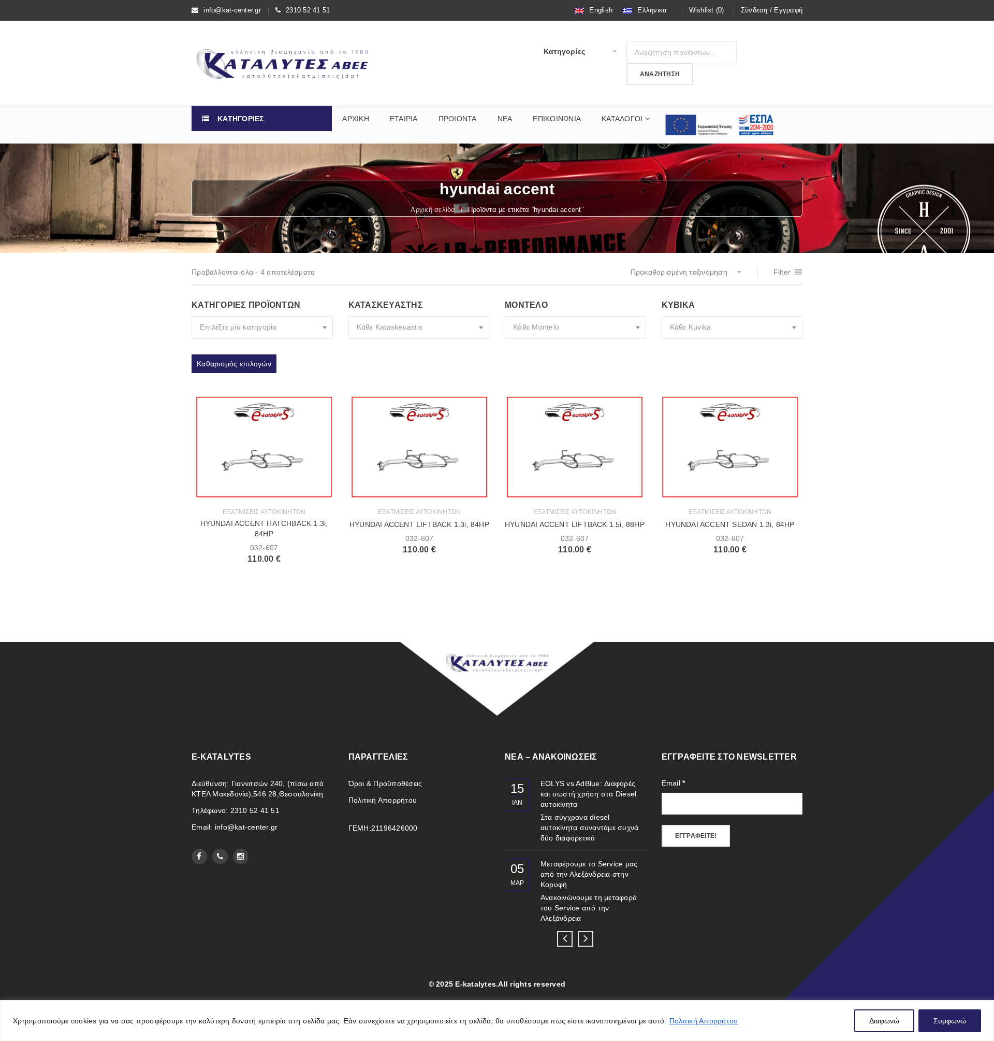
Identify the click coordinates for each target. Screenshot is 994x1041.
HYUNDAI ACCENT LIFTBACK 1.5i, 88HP (575, 524)
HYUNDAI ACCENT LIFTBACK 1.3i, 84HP (419, 524)
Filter (782, 272)
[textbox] (262, 327)
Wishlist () (706, 10)
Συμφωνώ (949, 1021)
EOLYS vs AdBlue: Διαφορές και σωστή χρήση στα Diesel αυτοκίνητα (588, 793)
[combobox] (262, 327)
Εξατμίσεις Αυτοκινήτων (264, 512)
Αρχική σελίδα (433, 209)
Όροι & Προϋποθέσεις (385, 783)
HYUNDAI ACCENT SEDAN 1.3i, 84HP (729, 524)
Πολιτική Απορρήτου (703, 1021)
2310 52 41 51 (308, 10)
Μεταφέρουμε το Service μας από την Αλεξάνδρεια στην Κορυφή (589, 874)
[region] (497, 1020)
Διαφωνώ (884, 1021)
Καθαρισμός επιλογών (234, 364)
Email (673, 783)
